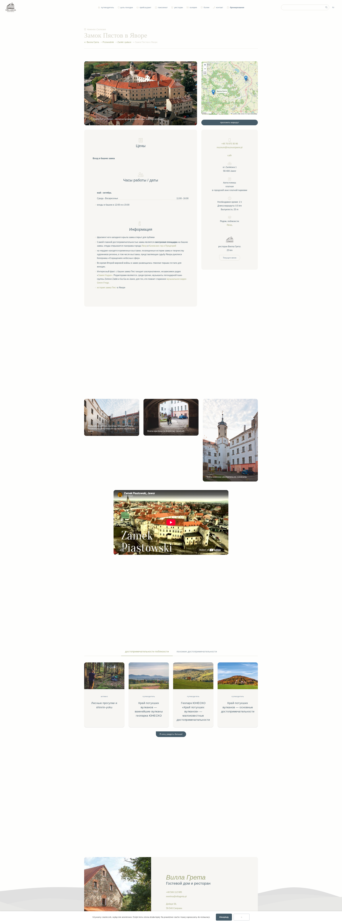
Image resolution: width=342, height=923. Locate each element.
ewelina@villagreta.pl (176, 896)
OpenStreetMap (252, 114)
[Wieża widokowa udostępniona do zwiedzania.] (230, 440)
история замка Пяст (107, 287)
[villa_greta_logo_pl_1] (10, 7)
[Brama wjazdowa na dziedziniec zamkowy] (171, 417)
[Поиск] (326, 7)
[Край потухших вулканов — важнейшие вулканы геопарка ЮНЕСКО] (149, 694)
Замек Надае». (105, 275)
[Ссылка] (85, 42)
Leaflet (234, 114)
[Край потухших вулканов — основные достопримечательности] (238, 694)
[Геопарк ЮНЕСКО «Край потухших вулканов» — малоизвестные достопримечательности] (193, 694)
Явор (144, 246)
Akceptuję (224, 917)
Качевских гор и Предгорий (162, 246)
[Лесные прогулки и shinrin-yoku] (104, 694)
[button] (118, 7)
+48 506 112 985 (174, 892)
